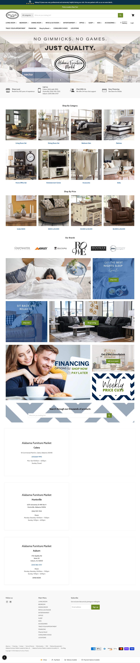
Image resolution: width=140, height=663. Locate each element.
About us (8, 646)
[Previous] (5, 57)
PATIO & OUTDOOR (52, 23)
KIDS (99, 23)
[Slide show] (70, 56)
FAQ (47, 646)
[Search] (120, 15)
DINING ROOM (36, 23)
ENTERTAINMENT (69, 23)
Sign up (95, 607)
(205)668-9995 (37, 457)
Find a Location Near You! (70, 7)
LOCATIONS (75, 28)
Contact (21, 646)
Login (132, 23)
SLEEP (91, 23)
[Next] (135, 57)
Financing (14, 646)
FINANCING (32, 28)
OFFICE (82, 23)
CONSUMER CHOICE (61, 28)
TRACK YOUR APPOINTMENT (15, 28)
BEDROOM (23, 23)
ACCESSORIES (110, 23)
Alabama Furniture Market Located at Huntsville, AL (45, 648)
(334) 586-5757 (36, 565)
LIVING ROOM (11, 23)
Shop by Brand (44, 28)
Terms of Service (30, 646)
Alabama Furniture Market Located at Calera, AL (18, 648)
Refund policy (40, 646)
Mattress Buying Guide (56, 646)
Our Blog (63, 648)
